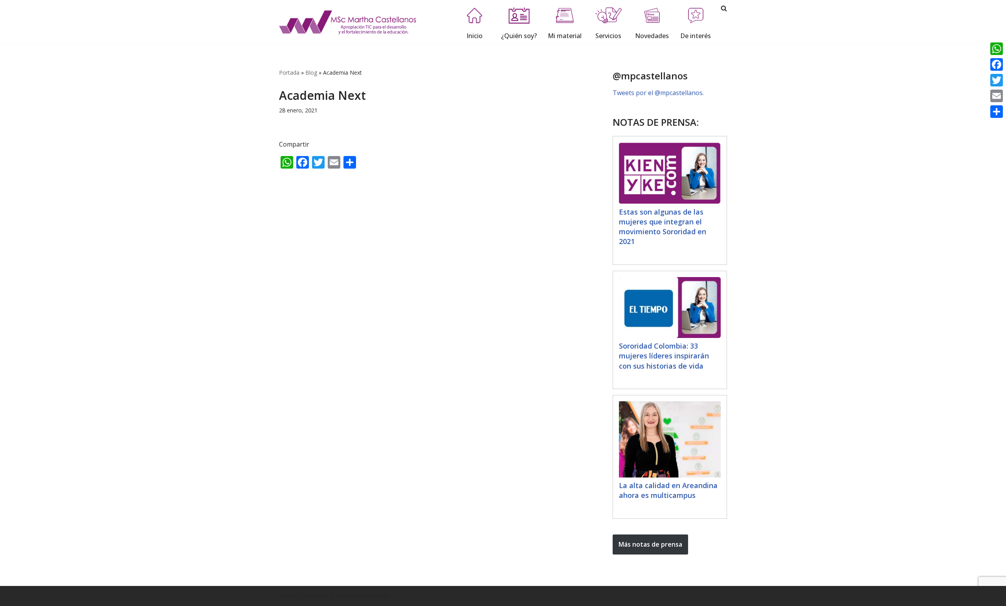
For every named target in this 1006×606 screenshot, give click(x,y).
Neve (286, 595)
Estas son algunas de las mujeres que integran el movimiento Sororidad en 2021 (662, 226)
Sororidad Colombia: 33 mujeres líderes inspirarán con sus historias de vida (664, 355)
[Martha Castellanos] (348, 22)
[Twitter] (996, 80)
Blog (311, 72)
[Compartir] (996, 111)
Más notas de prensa (650, 544)
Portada (289, 72)
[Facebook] (996, 64)
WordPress (373, 595)
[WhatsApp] (996, 49)
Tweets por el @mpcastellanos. (658, 92)
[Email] (996, 96)
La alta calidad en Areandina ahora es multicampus (668, 490)
